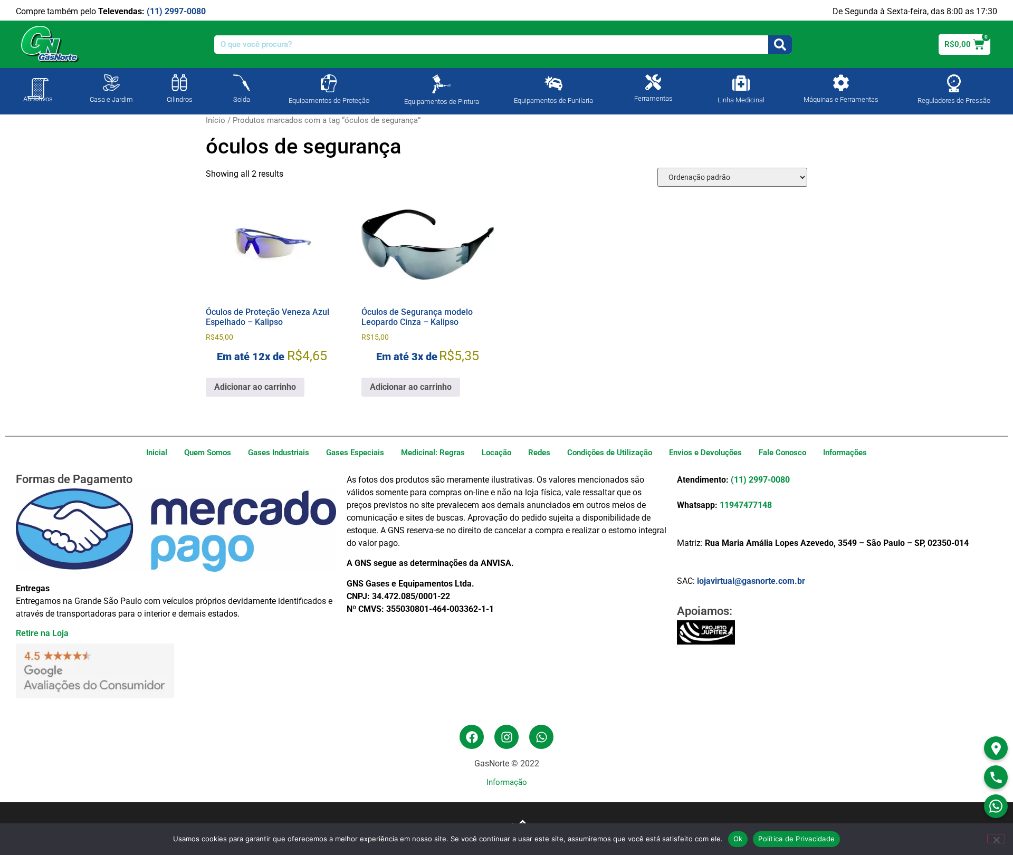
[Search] (780, 44)
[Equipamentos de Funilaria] (553, 83)
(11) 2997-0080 (176, 11)
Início (215, 120)
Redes (539, 452)
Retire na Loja (42, 633)
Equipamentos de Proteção (329, 100)
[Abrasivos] (38, 83)
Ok (738, 838)
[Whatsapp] (541, 737)
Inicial (156, 452)
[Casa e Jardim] (111, 82)
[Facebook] (472, 737)
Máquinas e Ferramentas (841, 99)
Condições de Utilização (609, 452)
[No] (996, 838)
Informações (845, 452)
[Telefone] (996, 777)
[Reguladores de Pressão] (954, 83)
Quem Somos (207, 452)
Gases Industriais (278, 452)
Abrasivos (38, 99)
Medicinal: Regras (433, 452)
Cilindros (180, 99)
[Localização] (996, 748)
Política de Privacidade (796, 838)
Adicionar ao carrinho (255, 387)
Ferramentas (653, 98)
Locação (496, 452)
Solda (241, 99)
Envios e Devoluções (705, 452)
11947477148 (746, 505)
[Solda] (241, 82)
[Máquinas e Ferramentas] (841, 82)
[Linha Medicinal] (741, 83)
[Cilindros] (179, 82)
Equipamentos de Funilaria (553, 100)
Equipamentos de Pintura (441, 101)
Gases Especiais (355, 452)
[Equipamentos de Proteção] (329, 83)
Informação (506, 782)
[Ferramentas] (653, 82)
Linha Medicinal (741, 100)
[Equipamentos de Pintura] (441, 83)
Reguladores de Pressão (954, 100)
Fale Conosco (782, 452)
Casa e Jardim (111, 99)
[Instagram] (506, 737)
